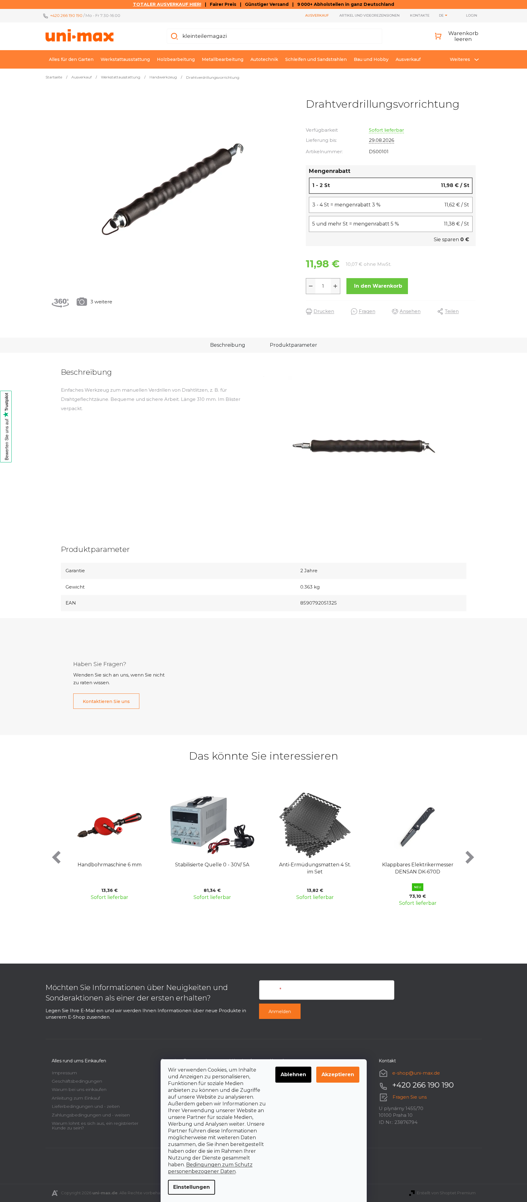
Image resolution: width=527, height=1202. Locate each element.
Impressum (64, 1073)
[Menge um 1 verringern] (310, 286)
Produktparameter (293, 345)
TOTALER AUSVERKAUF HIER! (167, 4)
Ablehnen (293, 1074)
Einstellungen (191, 1187)
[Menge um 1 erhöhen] (335, 286)
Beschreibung (227, 345)
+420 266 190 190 (66, 15)
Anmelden (280, 1011)
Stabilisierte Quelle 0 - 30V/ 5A (212, 865)
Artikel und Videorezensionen (369, 15)
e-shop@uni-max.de (416, 1073)
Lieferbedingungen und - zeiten (86, 1106)
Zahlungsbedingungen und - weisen (91, 1115)
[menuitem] (71, 59)
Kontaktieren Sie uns (106, 701)
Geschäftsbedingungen (77, 1081)
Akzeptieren (337, 1074)
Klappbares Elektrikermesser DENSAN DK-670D (417, 868)
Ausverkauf (317, 15)
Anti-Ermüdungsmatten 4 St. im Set (315, 868)
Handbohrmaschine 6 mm (110, 865)
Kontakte (419, 15)
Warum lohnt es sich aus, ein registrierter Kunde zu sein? (95, 1125)
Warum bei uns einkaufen (79, 1089)
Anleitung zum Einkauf (76, 1098)
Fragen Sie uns (410, 1097)
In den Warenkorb (378, 286)
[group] (109, 848)
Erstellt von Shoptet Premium (446, 1192)
